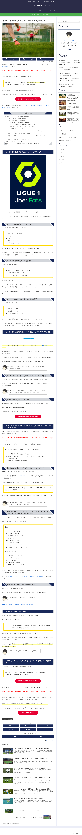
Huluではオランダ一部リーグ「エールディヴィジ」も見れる (21, 126)
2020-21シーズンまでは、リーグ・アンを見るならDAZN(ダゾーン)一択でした (24, 130)
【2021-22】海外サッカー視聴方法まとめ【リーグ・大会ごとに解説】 (69, 79)
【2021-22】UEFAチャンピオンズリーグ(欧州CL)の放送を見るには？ (69, 85)
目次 (25, 113)
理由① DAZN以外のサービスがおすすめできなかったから (21, 133)
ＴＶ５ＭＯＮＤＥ (42, 345)
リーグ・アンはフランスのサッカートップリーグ (17, 116)
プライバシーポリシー (69, 830)
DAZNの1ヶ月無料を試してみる (28, 712)
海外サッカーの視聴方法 (8, 719)
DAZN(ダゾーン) (6, 66)
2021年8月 (61, 149)
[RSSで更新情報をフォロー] (41, 736)
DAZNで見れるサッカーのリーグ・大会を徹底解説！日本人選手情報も (26, 576)
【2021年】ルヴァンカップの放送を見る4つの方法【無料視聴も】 (69, 74)
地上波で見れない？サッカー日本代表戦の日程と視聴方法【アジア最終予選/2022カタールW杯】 (69, 62)
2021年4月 (61, 163)
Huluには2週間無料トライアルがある (16, 128)
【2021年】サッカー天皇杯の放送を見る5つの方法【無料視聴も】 (69, 69)
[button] (79, 21)
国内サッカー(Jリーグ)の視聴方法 (67, 137)
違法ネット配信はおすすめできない (14, 141)
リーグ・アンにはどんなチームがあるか (17, 118)
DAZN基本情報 (62, 134)
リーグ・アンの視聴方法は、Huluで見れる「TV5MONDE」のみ (21, 124)
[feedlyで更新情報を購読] (15, 736)
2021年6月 (61, 156)
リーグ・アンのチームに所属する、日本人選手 (18, 122)
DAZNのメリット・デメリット (66, 130)
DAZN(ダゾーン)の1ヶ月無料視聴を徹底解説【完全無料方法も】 (19, 604)
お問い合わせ (77, 830)
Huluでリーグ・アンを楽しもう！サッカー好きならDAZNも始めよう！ (22, 143)
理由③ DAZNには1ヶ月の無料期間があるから (18, 139)
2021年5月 (61, 159)
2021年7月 (61, 153)
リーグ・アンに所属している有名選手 (16, 120)
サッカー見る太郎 (69, 40)
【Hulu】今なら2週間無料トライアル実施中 (28, 99)
